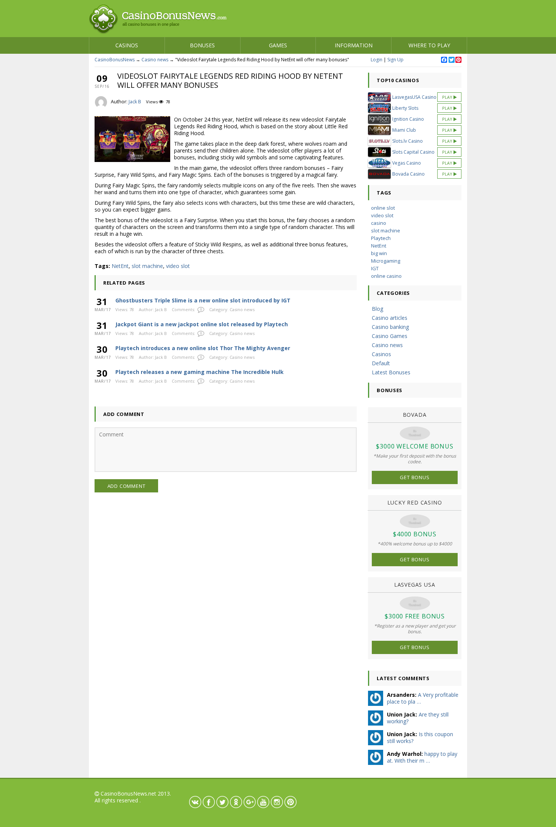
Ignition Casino (408, 119)
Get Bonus (414, 477)
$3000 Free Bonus (415, 616)
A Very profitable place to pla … (422, 698)
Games (278, 45)
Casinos (126, 45)
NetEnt (120, 265)
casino (378, 223)
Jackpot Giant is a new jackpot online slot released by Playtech (201, 324)
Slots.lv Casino (407, 141)
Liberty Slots (405, 108)
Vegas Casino (406, 163)
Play (447, 97)
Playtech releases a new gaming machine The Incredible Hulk (199, 371)
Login (376, 59)
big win (379, 253)
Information (354, 45)
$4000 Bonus (414, 534)
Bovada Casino (408, 174)
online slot (383, 207)
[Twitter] (451, 60)
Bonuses (202, 45)
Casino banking (390, 326)
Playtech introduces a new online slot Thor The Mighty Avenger (202, 348)
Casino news (154, 59)
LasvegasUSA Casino (414, 97)
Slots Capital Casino (413, 152)
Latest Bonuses (391, 372)
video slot (178, 265)
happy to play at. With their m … (422, 757)
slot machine (147, 265)
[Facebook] (443, 60)
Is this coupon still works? (420, 737)
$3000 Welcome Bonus (414, 446)
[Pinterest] (458, 60)
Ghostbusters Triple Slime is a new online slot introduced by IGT (202, 300)
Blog (377, 308)
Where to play (429, 45)
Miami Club (404, 130)
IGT (375, 268)
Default (381, 363)
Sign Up (395, 59)
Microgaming (385, 260)
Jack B (135, 101)
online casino (386, 276)
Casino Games (389, 336)
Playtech (381, 238)
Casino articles (389, 317)
